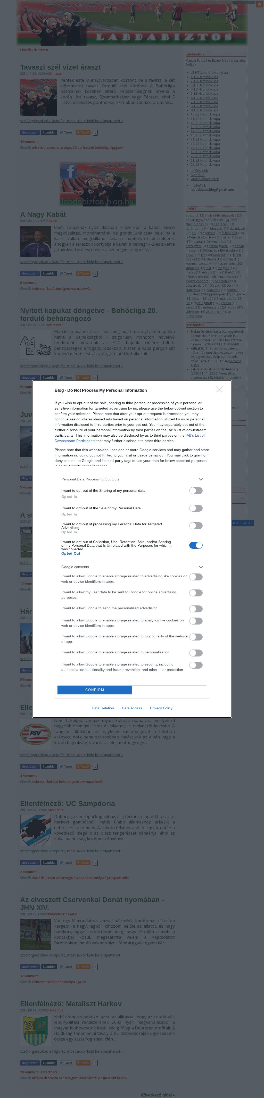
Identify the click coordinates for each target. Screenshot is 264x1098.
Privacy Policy (161, 708)
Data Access (132, 708)
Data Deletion (103, 708)
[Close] (221, 391)
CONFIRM (94, 690)
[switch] (196, 490)
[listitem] (132, 479)
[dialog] (132, 549)
